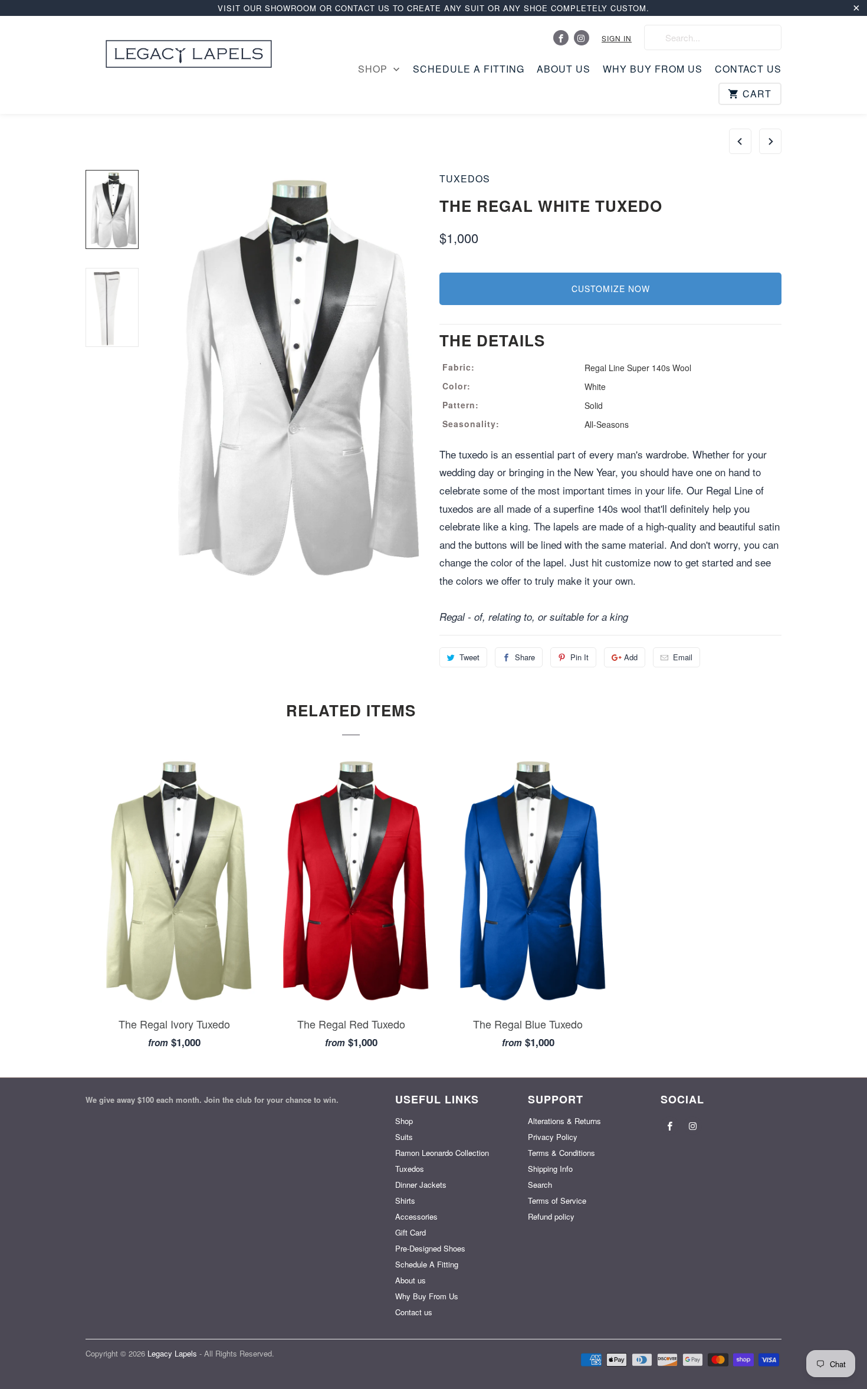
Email (682, 657)
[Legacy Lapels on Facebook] (561, 37)
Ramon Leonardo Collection (442, 1152)
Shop (374, 69)
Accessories (416, 1216)
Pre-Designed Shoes (430, 1248)
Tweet (469, 657)
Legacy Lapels (173, 1353)
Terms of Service (557, 1200)
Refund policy (551, 1216)
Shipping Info (550, 1168)
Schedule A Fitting (468, 69)
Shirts (405, 1200)
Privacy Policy (552, 1136)
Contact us (748, 69)
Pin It (579, 657)
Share (525, 657)
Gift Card (410, 1232)
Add (631, 657)
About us (563, 69)
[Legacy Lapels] (189, 51)
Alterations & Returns (564, 1120)
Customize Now (611, 288)
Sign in (617, 38)
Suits (404, 1136)
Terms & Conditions (561, 1152)
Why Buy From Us (652, 69)
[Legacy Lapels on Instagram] (581, 37)
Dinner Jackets (420, 1184)
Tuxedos (464, 178)
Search (540, 1184)
